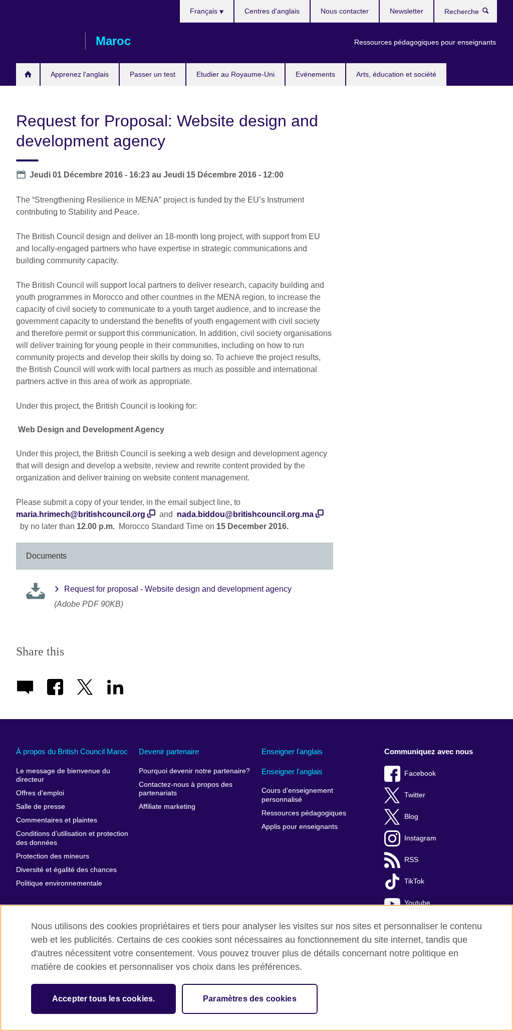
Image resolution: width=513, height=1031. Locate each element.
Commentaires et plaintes (56, 820)
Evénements (315, 74)
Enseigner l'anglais (292, 751)
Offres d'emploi (40, 793)
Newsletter (406, 11)
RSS (411, 860)
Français (204, 11)
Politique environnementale (59, 883)
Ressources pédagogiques (304, 813)
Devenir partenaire (169, 751)
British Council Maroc (45, 41)
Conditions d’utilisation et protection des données (72, 838)
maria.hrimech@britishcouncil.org (80, 514)
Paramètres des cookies (250, 998)
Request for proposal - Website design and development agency (178, 589)
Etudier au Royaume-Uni (235, 74)
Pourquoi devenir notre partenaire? (194, 771)
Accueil (28, 74)
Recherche (490, 13)
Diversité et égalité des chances (66, 870)
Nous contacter (345, 11)
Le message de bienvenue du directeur (63, 775)
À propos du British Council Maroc (72, 751)
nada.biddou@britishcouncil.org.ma (245, 514)
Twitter (414, 795)
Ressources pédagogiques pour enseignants (425, 42)
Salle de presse (40, 806)
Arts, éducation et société (396, 74)
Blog (411, 816)
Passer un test (152, 74)
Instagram (420, 838)
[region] (256, 968)
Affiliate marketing (167, 806)
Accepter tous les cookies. (103, 998)
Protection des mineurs (52, 856)
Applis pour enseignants (300, 826)
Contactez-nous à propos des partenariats (185, 789)
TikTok (414, 881)
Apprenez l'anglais (80, 74)
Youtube (417, 903)
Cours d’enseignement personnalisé (297, 795)
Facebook (420, 773)
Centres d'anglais (272, 11)
